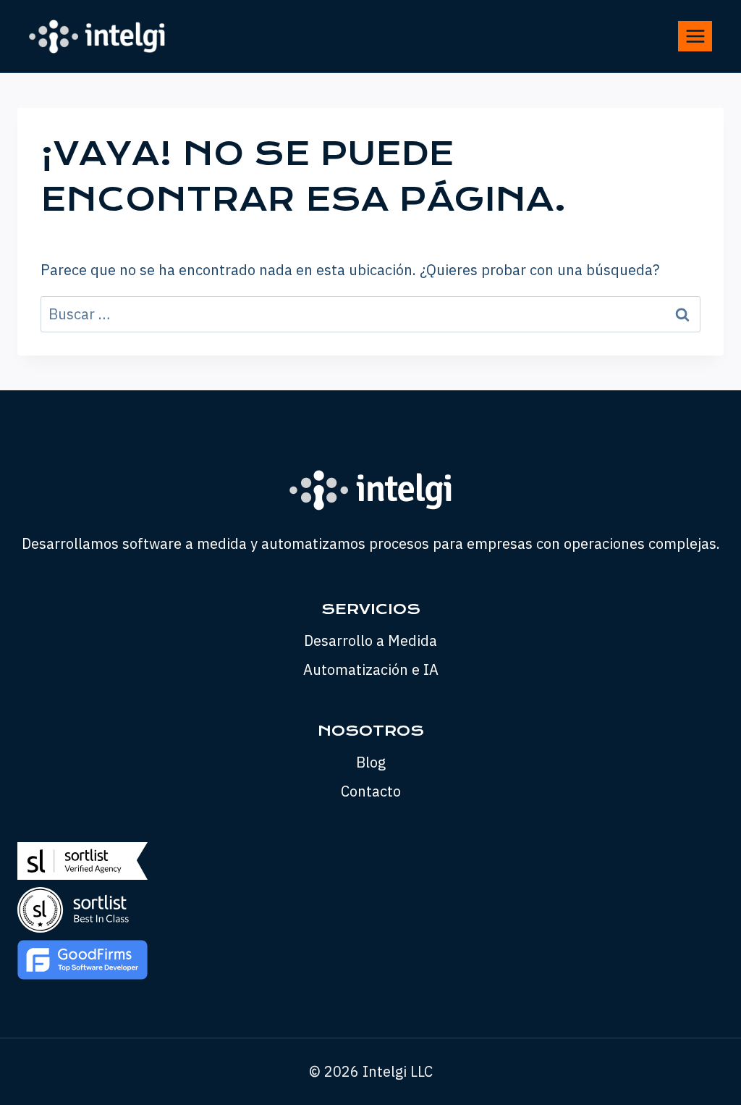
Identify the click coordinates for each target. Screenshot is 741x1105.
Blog (371, 762)
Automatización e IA (371, 669)
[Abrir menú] (695, 36)
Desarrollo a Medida (370, 640)
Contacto (371, 791)
